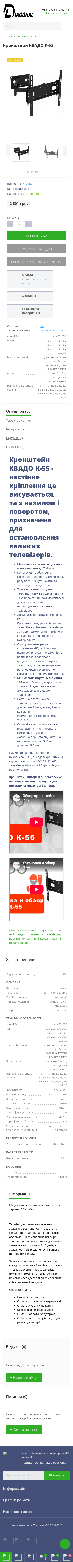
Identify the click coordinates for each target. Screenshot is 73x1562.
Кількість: (13, 218)
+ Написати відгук (24, 1377)
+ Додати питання (24, 1429)
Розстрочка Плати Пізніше (36, 261)
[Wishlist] (56, 171)
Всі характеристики (51, 328)
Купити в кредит (36, 248)
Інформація (15, 429)
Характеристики (18, 420)
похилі (56, 938)
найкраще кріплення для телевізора (34, 934)
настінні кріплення (22, 938)
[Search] (64, 26)
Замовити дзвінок (56, 13)
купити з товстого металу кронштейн (35, 930)
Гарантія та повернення (31, 311)
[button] (30, 1557)
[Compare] (65, 171)
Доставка (29, 296)
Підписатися (56, 1475)
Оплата (27, 275)
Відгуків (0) (14, 438)
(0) (40, 172)
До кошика (36, 235)
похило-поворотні (21, 943)
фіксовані (43, 938)
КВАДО (27, 184)
